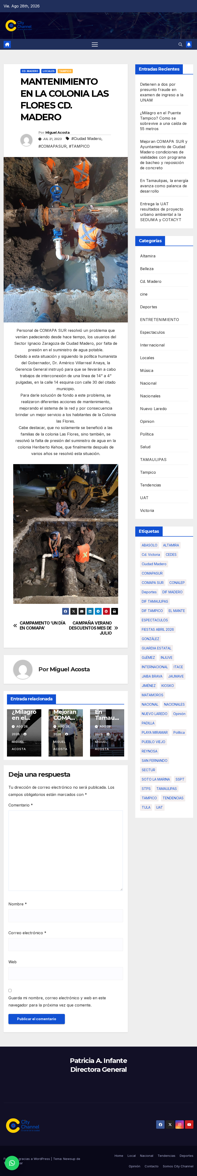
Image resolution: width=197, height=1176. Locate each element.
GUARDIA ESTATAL (156, 648)
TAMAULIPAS (153, 459)
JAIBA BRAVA (152, 676)
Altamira (148, 256)
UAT (144, 497)
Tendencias (150, 485)
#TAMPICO (79, 146)
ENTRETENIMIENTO (159, 319)
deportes (149, 592)
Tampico (65, 71)
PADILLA (148, 723)
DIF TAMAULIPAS (155, 601)
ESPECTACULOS (155, 620)
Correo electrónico (27, 932)
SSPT (180, 779)
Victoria (147, 510)
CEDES (171, 554)
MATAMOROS (152, 695)
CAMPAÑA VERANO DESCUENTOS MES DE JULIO (90, 628)
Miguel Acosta (57, 132)
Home (119, 1156)
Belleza (147, 268)
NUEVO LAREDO (154, 714)
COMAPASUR (152, 573)
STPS (146, 789)
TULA (146, 807)
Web (12, 961)
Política (147, 434)
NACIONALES (174, 704)
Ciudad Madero (154, 564)
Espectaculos (152, 332)
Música (146, 370)
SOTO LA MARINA (156, 779)
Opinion (147, 421)
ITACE (178, 667)
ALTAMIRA (171, 545)
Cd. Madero (30, 71)
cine (144, 294)
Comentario (20, 805)
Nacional (148, 383)
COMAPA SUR (153, 583)
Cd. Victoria (151, 554)
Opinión (134, 1166)
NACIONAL (150, 704)
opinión (179, 714)
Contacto (152, 1166)
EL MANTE (177, 611)
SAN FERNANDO (154, 760)
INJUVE (166, 657)
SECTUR (148, 770)
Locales (49, 71)
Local (132, 1156)
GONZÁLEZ (150, 639)
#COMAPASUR (52, 146)
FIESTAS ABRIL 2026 (158, 629)
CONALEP (177, 583)
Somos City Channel (178, 1166)
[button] (180, 44)
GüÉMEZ (148, 657)
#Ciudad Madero (86, 138)
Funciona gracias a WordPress (27, 1159)
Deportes (148, 306)
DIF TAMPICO (152, 611)
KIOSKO (167, 686)
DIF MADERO (172, 592)
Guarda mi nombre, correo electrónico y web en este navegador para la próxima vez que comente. (57, 1001)
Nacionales (150, 396)
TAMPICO (149, 798)
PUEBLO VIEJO (153, 742)
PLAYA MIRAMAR (155, 732)
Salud (145, 446)
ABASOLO (149, 545)
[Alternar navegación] (95, 44)
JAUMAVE (176, 676)
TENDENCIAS (173, 798)
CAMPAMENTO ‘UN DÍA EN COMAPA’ (43, 625)
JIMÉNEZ (149, 686)
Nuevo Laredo (153, 408)
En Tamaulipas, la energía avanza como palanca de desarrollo (164, 186)
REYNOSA (149, 751)
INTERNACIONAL (155, 667)
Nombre (17, 904)
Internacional (152, 345)
